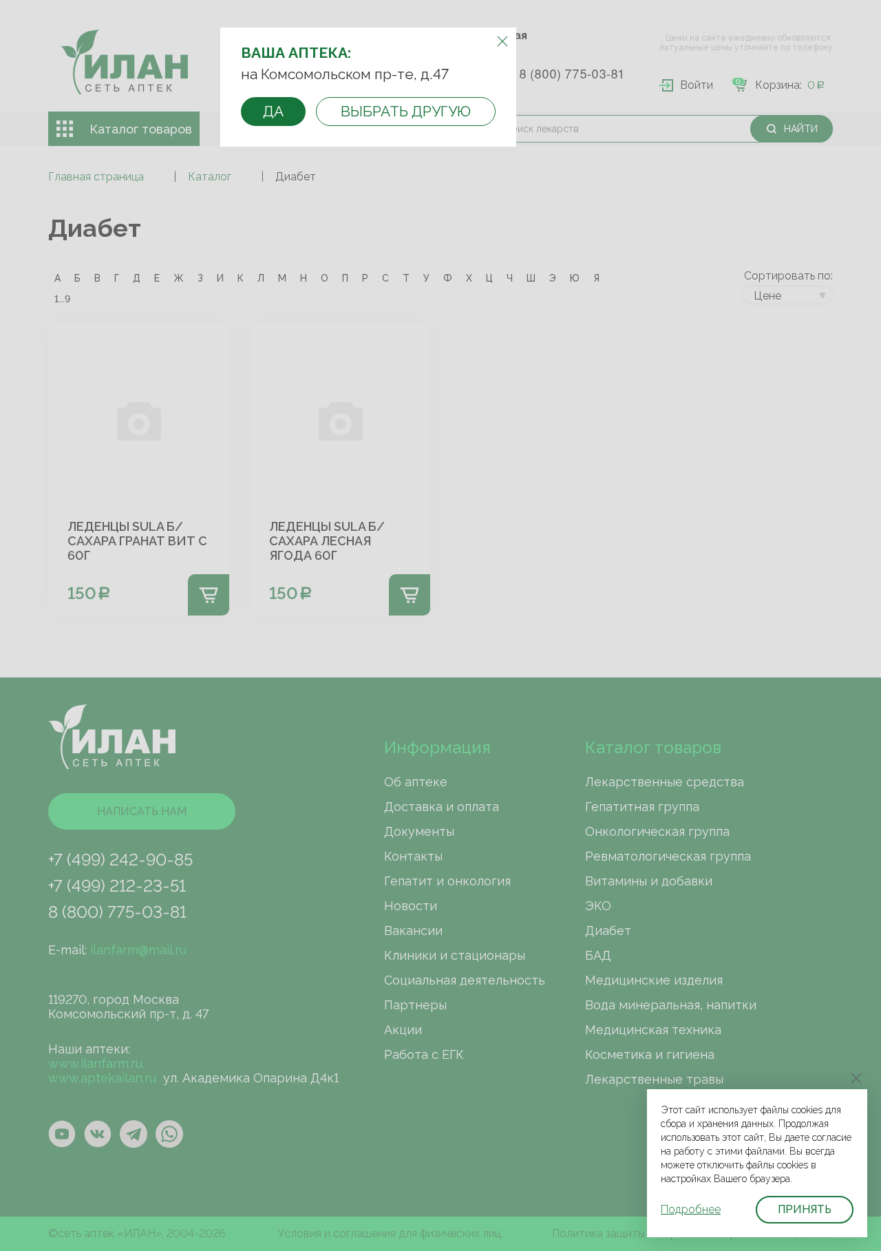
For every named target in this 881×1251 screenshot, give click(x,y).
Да (273, 111)
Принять (804, 1209)
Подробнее (691, 1209)
